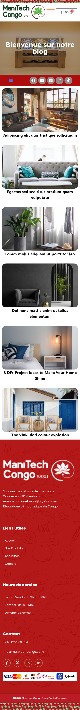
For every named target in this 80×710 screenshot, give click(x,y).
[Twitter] (17, 663)
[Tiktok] (68, 80)
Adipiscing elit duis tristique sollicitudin (40, 135)
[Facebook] (33, 80)
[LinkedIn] (28, 663)
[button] (11, 80)
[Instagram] (59, 80)
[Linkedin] (51, 80)
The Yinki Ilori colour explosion (40, 434)
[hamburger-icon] (50, 12)
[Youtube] (42, 80)
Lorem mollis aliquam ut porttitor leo (40, 253)
